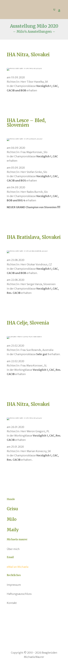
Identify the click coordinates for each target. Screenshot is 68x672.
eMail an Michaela (17, 566)
